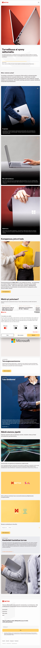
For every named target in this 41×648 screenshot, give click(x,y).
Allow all (33, 335)
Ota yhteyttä (4, 609)
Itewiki (3, 640)
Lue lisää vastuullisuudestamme (7, 551)
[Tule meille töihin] (20, 402)
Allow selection (20, 335)
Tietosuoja (4, 643)
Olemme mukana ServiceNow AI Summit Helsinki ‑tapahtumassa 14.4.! (14, 63)
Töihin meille (4, 613)
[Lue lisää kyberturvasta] (20, 210)
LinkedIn (7, 640)
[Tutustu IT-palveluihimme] (20, 110)
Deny (7, 335)
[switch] (15, 328)
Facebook (16, 640)
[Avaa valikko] (38, 2)
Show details (35, 331)
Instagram (12, 640)
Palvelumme (4, 611)
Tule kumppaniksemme (6, 291)
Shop (3, 615)
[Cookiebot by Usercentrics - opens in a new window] (35, 312)
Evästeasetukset (14, 643)
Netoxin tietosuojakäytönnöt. (8, 633)
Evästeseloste (9, 643)
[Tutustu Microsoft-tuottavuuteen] (20, 160)
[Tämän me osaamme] (20, 349)
